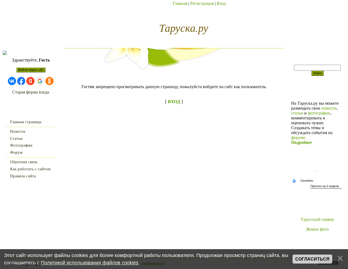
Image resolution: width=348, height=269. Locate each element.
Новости (17, 131)
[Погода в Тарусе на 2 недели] (326, 186)
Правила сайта (23, 176)
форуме (298, 137)
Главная (180, 3)
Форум (16, 152)
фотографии (319, 113)
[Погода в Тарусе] (317, 177)
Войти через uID (31, 70)
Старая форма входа (30, 92)
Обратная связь (24, 162)
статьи (297, 113)
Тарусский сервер (317, 219)
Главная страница (25, 122)
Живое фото (317, 229)
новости (329, 108)
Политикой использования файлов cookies (89, 262)
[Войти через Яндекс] (30, 81)
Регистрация (202, 3)
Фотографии (21, 145)
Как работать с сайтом (30, 169)
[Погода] (304, 181)
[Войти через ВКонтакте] (12, 81)
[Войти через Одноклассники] (49, 81)
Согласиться (312, 259)
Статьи (16, 138)
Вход (221, 3)
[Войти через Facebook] (21, 81)
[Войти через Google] (40, 81)
